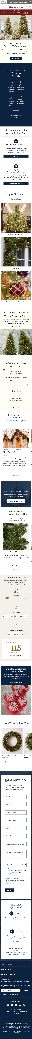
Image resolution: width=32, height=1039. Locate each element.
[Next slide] (30, 384)
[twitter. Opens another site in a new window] (16, 1005)
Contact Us (16, 1013)
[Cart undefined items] (30, 7)
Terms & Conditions (14, 881)
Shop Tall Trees (16, 326)
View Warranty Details (16, 501)
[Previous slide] (2, 384)
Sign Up (25, 990)
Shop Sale (25, 12)
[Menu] (2, 7)
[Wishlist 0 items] (26, 7)
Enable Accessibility (3, 2)
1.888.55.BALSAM (10, 1011)
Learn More (16, 566)
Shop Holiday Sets (16, 682)
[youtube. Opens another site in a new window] (20, 1005)
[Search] (6, 7)
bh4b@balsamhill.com (16, 923)
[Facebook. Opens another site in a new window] (12, 1005)
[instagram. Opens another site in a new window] (8, 1005)
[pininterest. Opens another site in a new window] (24, 1005)
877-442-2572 (16, 941)
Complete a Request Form (16, 183)
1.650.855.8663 (23, 1011)
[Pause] (30, 2)
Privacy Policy (9, 883)
